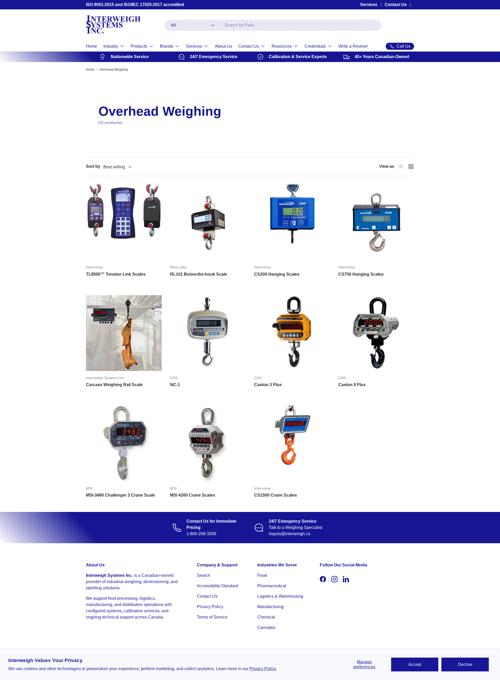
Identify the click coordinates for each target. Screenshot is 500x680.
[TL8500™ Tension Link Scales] (124, 222)
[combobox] (273, 25)
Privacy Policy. (263, 668)
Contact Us (396, 4)
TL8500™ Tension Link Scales (116, 274)
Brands (166, 46)
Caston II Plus (352, 384)
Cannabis (266, 627)
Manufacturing (270, 606)
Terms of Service (212, 617)
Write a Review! (353, 46)
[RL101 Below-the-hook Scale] (208, 222)
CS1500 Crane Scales (275, 495)
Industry (110, 46)
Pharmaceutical (271, 586)
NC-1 (175, 384)
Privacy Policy (210, 606)
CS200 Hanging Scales (276, 274)
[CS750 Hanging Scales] (376, 222)
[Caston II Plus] (376, 333)
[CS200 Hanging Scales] (292, 222)
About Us (223, 46)
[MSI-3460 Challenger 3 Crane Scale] (124, 443)
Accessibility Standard (217, 586)
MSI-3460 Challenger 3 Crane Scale (120, 495)
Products (139, 46)
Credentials (315, 46)
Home (91, 46)
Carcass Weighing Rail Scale (114, 384)
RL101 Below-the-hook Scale (198, 274)
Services (368, 4)
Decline (465, 664)
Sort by (93, 166)
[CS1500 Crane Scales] (292, 443)
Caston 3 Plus (268, 384)
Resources (282, 46)
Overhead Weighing (113, 69)
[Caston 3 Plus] (292, 333)
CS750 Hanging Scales (361, 274)
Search (203, 575)
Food (262, 575)
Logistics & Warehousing (280, 596)
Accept (414, 664)
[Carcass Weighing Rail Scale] (124, 333)
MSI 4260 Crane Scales (192, 495)
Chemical (266, 617)
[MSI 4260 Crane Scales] (208, 443)
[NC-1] (208, 333)
